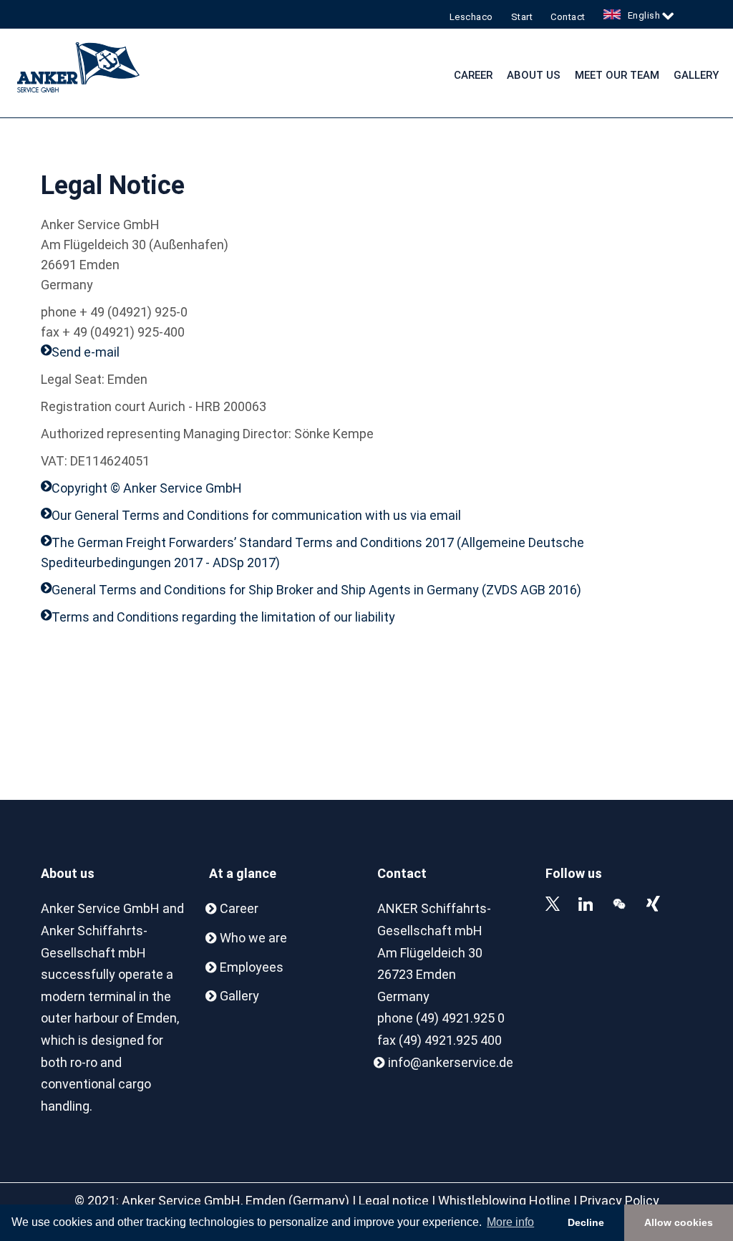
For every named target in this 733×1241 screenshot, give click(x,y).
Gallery (696, 75)
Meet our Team (617, 75)
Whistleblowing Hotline (504, 1200)
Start (522, 16)
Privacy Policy (619, 1200)
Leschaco (471, 16)
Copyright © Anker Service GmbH (147, 488)
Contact (568, 16)
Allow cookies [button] (678, 1222)
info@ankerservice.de (450, 1062)
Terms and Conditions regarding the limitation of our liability (223, 616)
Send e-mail (86, 351)
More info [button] (510, 1222)
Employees (251, 967)
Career (473, 75)
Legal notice (394, 1200)
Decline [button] (586, 1222)
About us (533, 75)
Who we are (253, 937)
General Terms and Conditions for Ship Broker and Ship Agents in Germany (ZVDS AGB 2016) (316, 589)
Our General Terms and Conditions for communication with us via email (256, 515)
